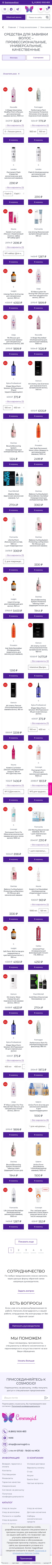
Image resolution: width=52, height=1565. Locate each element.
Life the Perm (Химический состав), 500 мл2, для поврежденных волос (14, 543)
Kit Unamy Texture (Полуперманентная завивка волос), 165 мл (13, 707)
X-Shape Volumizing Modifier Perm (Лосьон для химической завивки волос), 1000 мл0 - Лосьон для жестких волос (13, 113)
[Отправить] (46, 1397)
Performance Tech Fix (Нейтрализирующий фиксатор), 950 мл (38, 1045)
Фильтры (14, 58)
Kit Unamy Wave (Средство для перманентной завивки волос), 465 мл (13, 1000)
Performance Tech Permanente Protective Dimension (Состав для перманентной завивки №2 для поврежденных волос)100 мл (38, 113)
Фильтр (50, 789)
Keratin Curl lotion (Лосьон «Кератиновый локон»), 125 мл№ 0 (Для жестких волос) (13, 771)
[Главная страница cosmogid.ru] (29, 9)
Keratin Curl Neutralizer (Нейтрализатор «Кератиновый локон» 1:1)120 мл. (38, 892)
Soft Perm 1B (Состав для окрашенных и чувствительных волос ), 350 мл (13, 954)
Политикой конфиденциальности (26, 1406)
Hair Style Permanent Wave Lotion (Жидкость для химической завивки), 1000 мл (38, 451)
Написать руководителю (26, 1326)
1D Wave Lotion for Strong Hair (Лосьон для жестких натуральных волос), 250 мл (38, 294)
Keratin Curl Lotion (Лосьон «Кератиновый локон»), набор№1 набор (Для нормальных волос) (13, 235)
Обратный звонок (13, 17)
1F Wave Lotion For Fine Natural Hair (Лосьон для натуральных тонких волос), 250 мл (13, 1108)
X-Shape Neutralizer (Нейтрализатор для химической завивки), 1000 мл (38, 341)
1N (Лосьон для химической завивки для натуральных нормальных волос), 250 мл (13, 341)
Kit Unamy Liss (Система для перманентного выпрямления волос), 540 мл (38, 386)
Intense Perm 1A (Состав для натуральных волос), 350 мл (13, 296)
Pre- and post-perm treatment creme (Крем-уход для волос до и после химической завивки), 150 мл (38, 1214)
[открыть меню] (4, 9)
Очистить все (10, 74)
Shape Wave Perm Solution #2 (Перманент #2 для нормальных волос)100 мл (13, 1048)
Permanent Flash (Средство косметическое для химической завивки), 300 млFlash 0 (13, 175)
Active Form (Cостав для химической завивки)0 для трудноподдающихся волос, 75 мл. (38, 1108)
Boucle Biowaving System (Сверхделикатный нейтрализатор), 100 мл (13, 449)
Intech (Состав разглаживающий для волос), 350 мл (13, 604)
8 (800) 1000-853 (42, 2)
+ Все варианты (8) (39, 1120)
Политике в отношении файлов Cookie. (29, 1551)
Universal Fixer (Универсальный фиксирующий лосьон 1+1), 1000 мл (38, 952)
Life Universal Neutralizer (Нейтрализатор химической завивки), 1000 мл (13, 1213)
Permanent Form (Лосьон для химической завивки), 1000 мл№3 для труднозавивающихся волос (38, 773)
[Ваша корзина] (47, 9)
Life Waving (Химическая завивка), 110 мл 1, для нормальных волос (38, 833)
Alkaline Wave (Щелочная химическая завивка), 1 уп (13, 496)
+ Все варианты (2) (40, 125)
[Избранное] (40, 9)
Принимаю (26, 1558)
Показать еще (26, 1241)
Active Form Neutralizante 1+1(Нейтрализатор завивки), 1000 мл (38, 1167)
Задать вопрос (26, 1291)
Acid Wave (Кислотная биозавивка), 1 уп (38, 998)
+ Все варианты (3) (15, 125)
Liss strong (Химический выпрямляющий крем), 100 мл (38, 234)
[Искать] (47, 17)
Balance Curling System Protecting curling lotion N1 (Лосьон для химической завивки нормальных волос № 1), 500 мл (13, 892)
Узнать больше (26, 1360)
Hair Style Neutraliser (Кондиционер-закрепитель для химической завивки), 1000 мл (13, 651)
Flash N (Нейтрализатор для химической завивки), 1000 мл (38, 174)
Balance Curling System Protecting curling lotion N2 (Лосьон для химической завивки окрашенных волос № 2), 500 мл (38, 543)
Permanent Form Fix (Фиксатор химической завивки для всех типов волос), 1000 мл (13, 835)
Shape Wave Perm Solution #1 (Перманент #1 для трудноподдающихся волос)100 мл (13, 389)
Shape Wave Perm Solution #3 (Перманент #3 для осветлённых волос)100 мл (38, 711)
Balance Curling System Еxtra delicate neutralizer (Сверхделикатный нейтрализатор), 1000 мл (38, 497)
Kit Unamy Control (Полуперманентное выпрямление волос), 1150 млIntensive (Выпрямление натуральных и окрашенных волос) (38, 649)
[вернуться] (3, 27)
